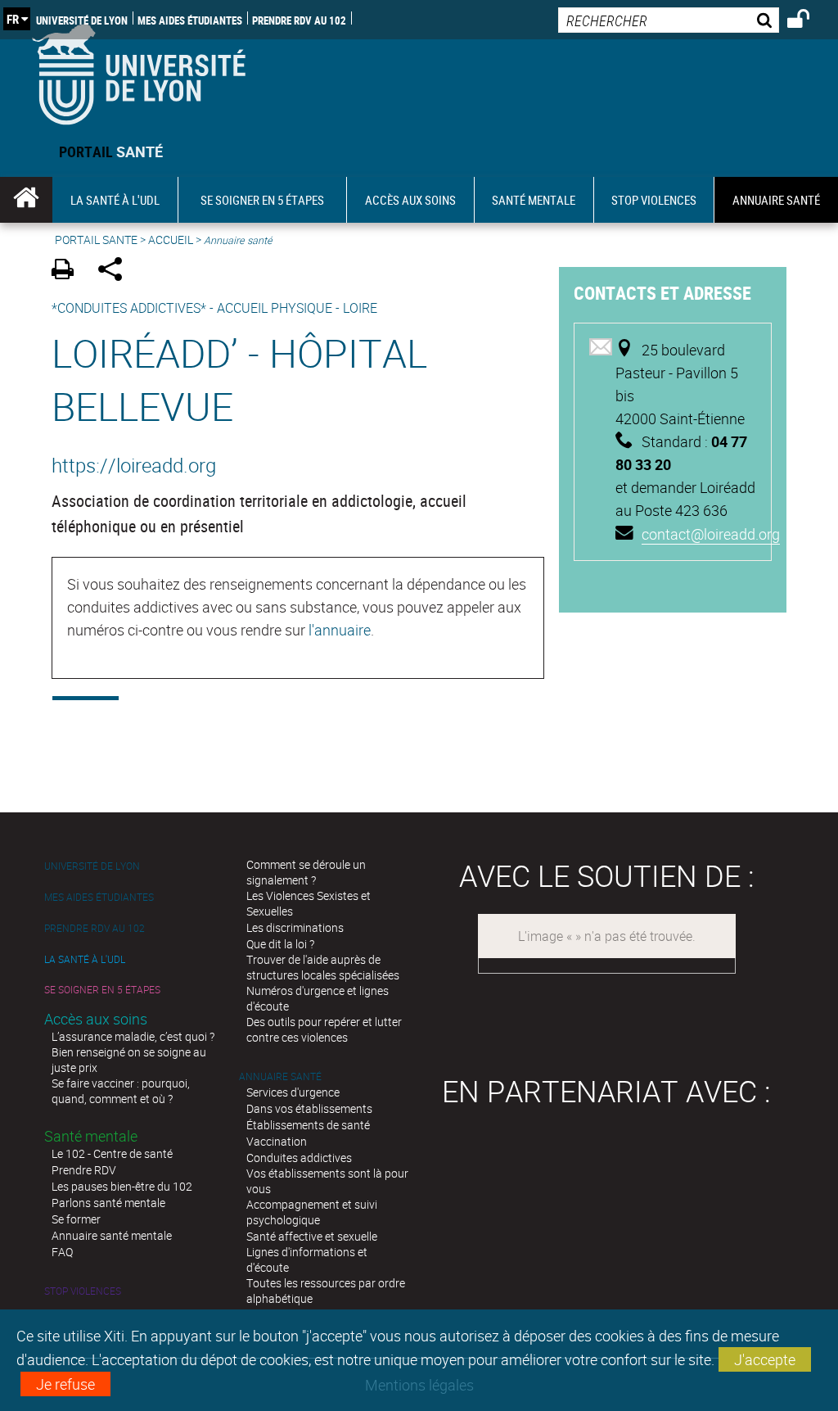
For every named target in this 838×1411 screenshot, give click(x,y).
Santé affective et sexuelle (311, 1236)
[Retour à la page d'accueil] (138, 71)
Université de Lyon (82, 19)
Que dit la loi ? (280, 944)
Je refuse (65, 1384)
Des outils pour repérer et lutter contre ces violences (324, 1029)
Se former (76, 1219)
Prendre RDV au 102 (299, 19)
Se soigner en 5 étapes (102, 990)
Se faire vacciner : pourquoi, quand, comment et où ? (121, 1090)
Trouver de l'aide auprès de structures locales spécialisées (322, 967)
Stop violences (82, 1291)
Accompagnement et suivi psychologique (311, 1212)
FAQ (62, 1251)
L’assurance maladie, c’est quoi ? (133, 1036)
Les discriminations (295, 927)
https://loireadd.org (134, 465)
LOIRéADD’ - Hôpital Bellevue (239, 379)
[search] (668, 20)
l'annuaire (340, 630)
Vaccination (276, 1141)
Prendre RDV (84, 1170)
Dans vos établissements (309, 1108)
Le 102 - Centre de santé (112, 1153)
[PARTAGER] (115, 271)
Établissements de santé (308, 1125)
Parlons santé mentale (108, 1202)
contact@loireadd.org (711, 534)
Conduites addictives (299, 1157)
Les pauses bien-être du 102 (122, 1186)
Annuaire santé (280, 1076)
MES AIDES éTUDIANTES (189, 19)
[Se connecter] (809, 21)
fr (13, 19)
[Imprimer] (68, 271)
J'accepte (764, 1359)
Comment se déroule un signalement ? (306, 872)
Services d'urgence (293, 1092)
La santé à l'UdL (84, 959)
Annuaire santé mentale (112, 1235)
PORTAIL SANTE (96, 239)
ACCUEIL (170, 239)
